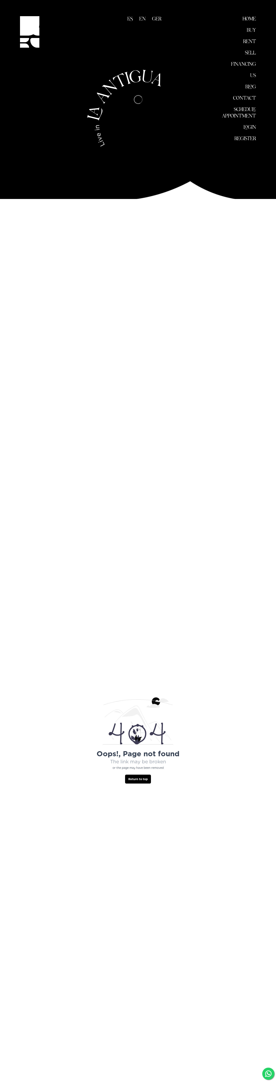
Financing (243, 64)
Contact (244, 98)
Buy (251, 30)
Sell (250, 53)
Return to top (138, 779)
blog (250, 87)
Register (245, 139)
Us (253, 76)
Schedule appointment (239, 113)
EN (142, 19)
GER (156, 19)
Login (250, 128)
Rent (249, 42)
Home (249, 19)
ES (130, 19)
